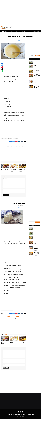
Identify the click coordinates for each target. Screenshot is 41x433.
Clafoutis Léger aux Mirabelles (13, 170)
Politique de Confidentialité (15, 414)
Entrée (6, 31)
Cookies (29, 414)
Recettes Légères (25, 31)
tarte (13, 138)
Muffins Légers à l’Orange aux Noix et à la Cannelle (37, 87)
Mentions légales (24, 414)
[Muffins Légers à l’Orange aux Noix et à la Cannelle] (31, 86)
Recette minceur (14, 31)
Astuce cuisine (29, 31)
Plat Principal (9, 31)
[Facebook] (2, 63)
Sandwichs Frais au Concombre (36, 61)
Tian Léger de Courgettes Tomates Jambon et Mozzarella (37, 75)
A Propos (8, 414)
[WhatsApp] (2, 71)
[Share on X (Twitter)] (19, 40)
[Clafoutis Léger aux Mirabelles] (14, 166)
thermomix (16, 138)
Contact (33, 414)
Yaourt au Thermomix (9, 146)
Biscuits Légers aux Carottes (36, 70)
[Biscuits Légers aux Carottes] (31, 71)
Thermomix (21, 31)
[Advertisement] (20, 5)
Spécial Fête (17, 31)
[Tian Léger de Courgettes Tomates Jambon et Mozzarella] (31, 75)
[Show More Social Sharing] (22, 40)
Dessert (38, 31)
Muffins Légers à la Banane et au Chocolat (22, 170)
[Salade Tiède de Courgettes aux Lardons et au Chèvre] (31, 81)
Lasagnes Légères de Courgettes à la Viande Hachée (5, 170)
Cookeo (34, 31)
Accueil (3, 31)
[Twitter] (2, 65)
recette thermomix (9, 138)
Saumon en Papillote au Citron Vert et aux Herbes (36, 66)
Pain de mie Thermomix (9, 317)
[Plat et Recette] (6, 28)
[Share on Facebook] (18, 40)
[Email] (2, 69)
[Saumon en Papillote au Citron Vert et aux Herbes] (31, 66)
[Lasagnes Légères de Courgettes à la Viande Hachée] (5, 166)
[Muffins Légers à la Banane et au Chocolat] (22, 166)
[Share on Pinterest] (21, 40)
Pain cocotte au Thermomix (19, 146)
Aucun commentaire (20, 205)
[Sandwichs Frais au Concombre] (31, 62)
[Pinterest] (2, 67)
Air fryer (32, 31)
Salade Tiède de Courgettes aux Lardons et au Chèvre (36, 81)
